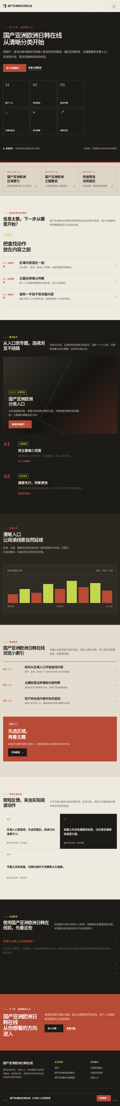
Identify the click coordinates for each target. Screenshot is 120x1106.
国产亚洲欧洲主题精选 (65, 1077)
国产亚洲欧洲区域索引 (65, 1073)
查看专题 (71, 1028)
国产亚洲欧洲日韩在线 (20, 6)
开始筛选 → (104, 1098)
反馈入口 (94, 1077)
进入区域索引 (14, 68)
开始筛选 (17, 752)
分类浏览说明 (96, 1073)
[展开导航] (114, 6)
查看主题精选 (35, 67)
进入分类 (54, 1028)
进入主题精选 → (25, 461)
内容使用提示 (96, 1068)
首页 (57, 1068)
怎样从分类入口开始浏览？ (19, 941)
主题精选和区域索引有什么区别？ (23, 963)
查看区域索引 (20, 424)
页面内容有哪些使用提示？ (19, 973)
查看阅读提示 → (25, 493)
